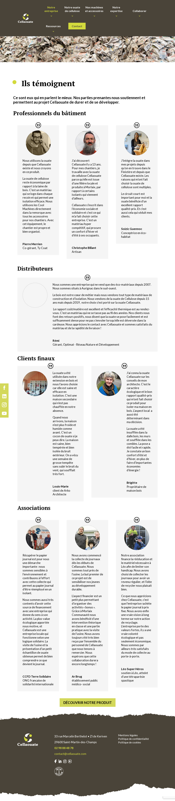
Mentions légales (128, 735)
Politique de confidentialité (133, 738)
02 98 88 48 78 (63, 748)
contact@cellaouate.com (70, 754)
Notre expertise (116, 9)
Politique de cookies (129, 742)
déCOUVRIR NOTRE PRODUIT (87, 702)
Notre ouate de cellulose (72, 9)
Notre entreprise (51, 9)
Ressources (53, 24)
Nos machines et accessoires (94, 9)
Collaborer (139, 9)
